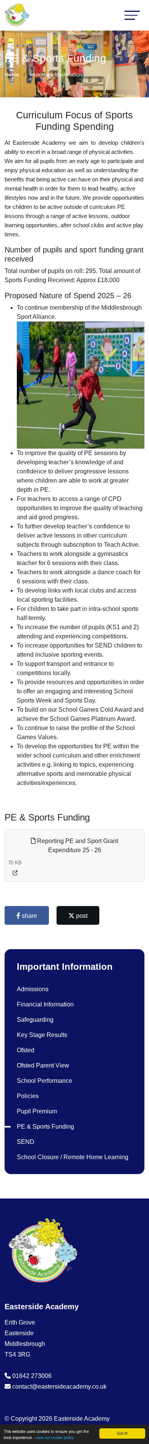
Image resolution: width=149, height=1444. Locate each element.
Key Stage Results (42, 1035)
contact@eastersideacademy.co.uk (59, 1386)
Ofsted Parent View (43, 1065)
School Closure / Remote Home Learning (72, 1157)
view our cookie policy (55, 1437)
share (28, 916)
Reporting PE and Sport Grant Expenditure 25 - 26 (77, 845)
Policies (28, 1096)
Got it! (122, 1433)
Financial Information (45, 1004)
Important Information (56, 74)
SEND (25, 1142)
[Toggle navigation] (132, 15)
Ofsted (25, 1050)
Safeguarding (35, 1019)
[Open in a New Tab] (15, 873)
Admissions (33, 989)
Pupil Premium (37, 1111)
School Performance (44, 1080)
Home (12, 74)
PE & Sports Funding (45, 1126)
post (80, 916)
